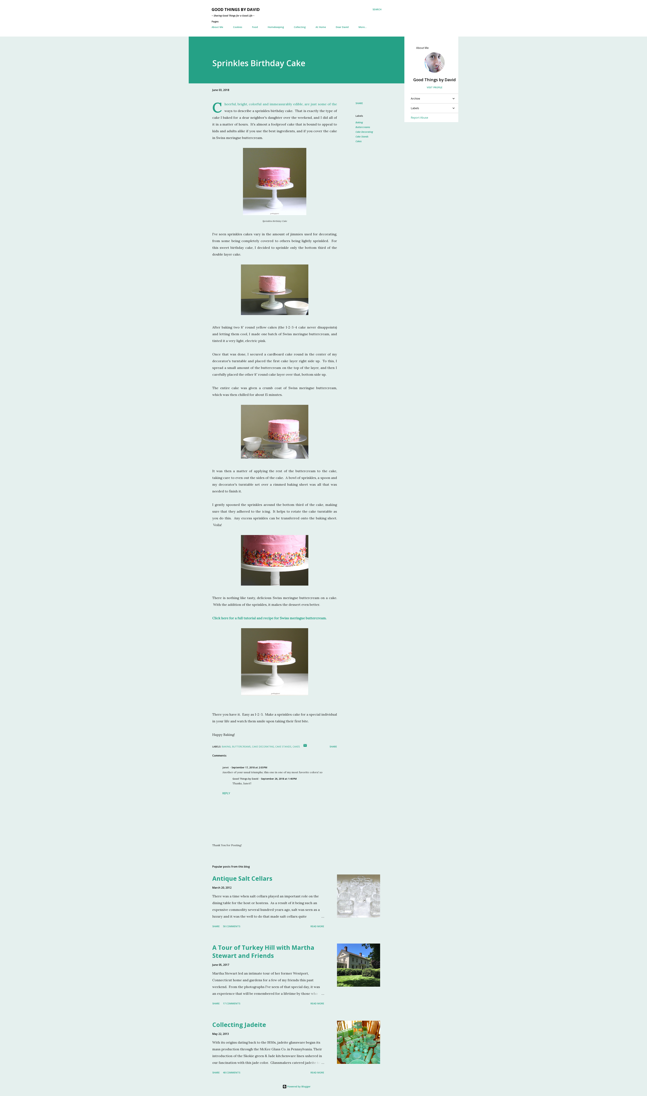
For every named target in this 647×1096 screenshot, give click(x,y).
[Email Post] (305, 746)
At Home (321, 27)
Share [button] (359, 103)
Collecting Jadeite (239, 1025)
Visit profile (434, 87)
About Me (217, 27)
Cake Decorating (364, 131)
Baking (359, 122)
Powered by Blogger (299, 1086)
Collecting (300, 27)
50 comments (231, 926)
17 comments (231, 1003)
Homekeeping (276, 27)
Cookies (237, 27)
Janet (225, 767)
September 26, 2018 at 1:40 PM (279, 778)
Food (255, 27)
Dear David (342, 27)
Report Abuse (419, 117)
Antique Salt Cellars (242, 878)
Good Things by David (236, 9)
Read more (317, 926)
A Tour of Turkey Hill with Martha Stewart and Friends (263, 951)
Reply (226, 793)
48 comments (231, 1072)
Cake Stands (362, 136)
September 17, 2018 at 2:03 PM (249, 767)
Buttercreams (363, 127)
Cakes (359, 141)
